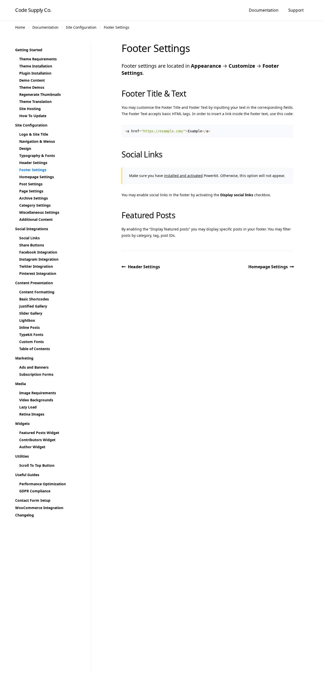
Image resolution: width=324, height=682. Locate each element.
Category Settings (35, 205)
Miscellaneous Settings (39, 212)
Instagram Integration (38, 259)
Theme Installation (35, 66)
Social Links (29, 238)
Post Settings (31, 184)
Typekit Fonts (31, 334)
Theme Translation (35, 101)
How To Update (32, 115)
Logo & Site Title (33, 134)
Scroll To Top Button (36, 465)
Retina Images (31, 414)
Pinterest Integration (37, 273)
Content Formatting (36, 292)
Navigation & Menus (37, 141)
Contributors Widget (37, 439)
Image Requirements (37, 392)
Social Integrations (31, 228)
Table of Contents (34, 348)
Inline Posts (29, 327)
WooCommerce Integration (39, 507)
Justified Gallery (33, 306)
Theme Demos (31, 87)
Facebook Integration (38, 252)
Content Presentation (34, 282)
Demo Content (32, 80)
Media (20, 383)
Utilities (22, 456)
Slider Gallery (30, 313)
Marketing (24, 358)
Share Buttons (31, 245)
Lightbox (27, 320)
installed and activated (183, 175)
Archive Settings (33, 198)
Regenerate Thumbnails (40, 94)
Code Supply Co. (33, 10)
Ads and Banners (34, 367)
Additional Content (36, 219)
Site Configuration (81, 27)
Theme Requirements (38, 59)
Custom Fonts (31, 341)
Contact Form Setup (32, 500)
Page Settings (31, 191)
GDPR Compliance (34, 491)
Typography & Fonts (37, 155)
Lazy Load (28, 407)
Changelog (24, 515)
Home (20, 27)
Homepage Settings (268, 267)
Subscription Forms (36, 374)
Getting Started (28, 49)
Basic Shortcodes (34, 299)
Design (25, 148)
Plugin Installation (35, 73)
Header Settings (144, 267)
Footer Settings (116, 27)
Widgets (22, 423)
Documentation (263, 10)
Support (296, 10)
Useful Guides (27, 474)
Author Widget (32, 446)
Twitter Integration (36, 266)
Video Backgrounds (36, 400)
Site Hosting (30, 108)
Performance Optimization (42, 483)
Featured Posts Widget (39, 432)
